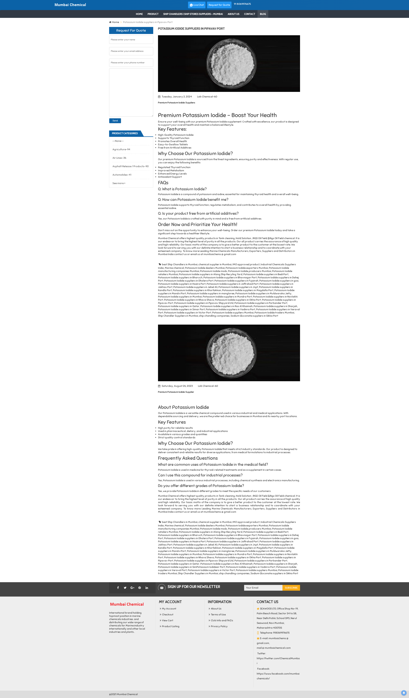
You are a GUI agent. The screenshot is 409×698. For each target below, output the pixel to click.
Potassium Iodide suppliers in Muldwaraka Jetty (263, 293)
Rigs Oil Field (276, 238)
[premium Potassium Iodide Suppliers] (229, 63)
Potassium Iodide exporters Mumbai (247, 268)
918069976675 (281, 632)
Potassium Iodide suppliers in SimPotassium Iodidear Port (191, 567)
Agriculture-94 (121, 149)
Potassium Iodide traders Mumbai (274, 312)
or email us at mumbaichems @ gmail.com (211, 254)
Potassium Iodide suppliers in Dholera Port (188, 280)
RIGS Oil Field (260, 238)
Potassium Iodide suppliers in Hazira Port (182, 284)
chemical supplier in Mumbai (215, 264)
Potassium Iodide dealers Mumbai (205, 268)
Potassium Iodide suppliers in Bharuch (180, 277)
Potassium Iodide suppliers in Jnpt (238, 287)
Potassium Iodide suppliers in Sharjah (275, 306)
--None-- (118, 141)
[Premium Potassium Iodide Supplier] (229, 353)
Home (115, 22)
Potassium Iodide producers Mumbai (249, 271)
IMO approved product (246, 264)
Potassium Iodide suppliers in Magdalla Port (247, 290)
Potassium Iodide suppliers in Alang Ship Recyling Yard (210, 274)
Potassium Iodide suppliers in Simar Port (181, 309)
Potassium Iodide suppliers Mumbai (233, 312)
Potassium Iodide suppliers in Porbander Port (260, 303)
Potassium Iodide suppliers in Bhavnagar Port (230, 277)
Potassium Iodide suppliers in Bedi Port (265, 274)
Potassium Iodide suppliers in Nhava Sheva (189, 299)
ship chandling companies (214, 315)
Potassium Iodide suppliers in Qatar (178, 306)
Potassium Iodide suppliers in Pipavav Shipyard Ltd (203, 303)
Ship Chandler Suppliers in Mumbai (178, 315)
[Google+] (132, 587)
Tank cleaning (227, 238)
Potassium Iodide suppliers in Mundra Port (227, 296)
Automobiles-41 (121, 174)
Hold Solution (243, 238)
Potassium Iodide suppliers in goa (278, 280)
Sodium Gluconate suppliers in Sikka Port (254, 315)
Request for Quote (219, 5)
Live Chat (198, 5)
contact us (180, 254)
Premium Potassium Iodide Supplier (176, 392)
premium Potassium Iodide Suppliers (176, 102)
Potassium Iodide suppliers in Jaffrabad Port (233, 284)
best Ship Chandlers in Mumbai (179, 264)
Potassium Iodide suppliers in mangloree (210, 293)
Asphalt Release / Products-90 (130, 166)
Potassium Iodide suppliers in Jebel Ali (195, 287)
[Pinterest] (139, 587)
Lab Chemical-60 (207, 96)
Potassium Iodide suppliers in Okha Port (238, 299)
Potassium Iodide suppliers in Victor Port (187, 312)
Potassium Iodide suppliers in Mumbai (180, 296)
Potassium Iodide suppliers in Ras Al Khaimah (226, 306)
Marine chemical (174, 268)
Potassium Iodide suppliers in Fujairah (236, 280)
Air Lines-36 (119, 158)
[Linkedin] (146, 587)
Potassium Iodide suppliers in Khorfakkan (197, 290)
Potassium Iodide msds (213, 271)
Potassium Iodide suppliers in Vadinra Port (230, 309)
